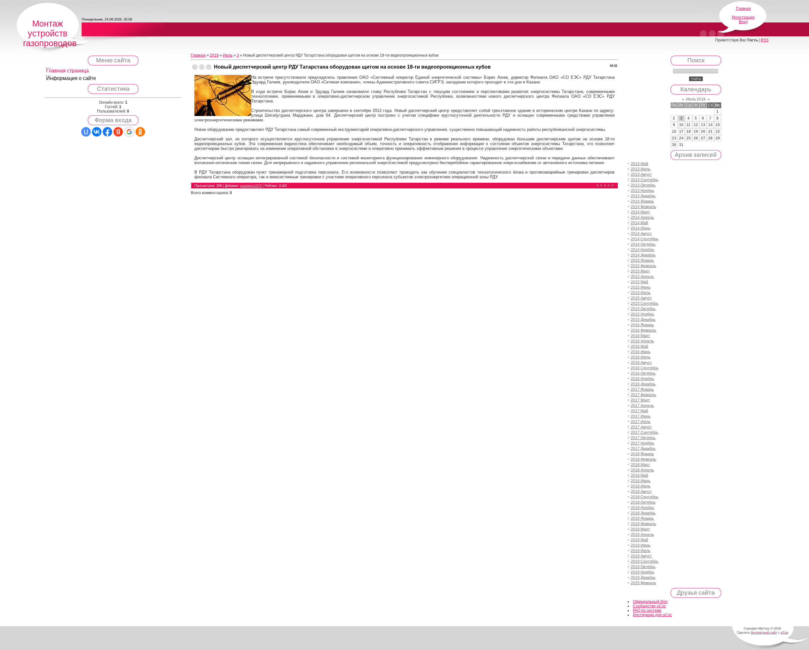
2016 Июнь (640, 352)
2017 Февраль (643, 395)
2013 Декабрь (643, 196)
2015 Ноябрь (642, 314)
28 (710, 138)
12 (696, 125)
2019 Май (639, 540)
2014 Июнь (640, 228)
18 (688, 131)
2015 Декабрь (643, 319)
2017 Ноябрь (642, 443)
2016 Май (639, 346)
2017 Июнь (640, 416)
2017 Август (641, 427)
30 (674, 145)
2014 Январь (642, 201)
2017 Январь (642, 389)
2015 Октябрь (643, 309)
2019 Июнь (640, 545)
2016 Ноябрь (642, 379)
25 (688, 138)
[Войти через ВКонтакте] (96, 132)
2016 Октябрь (643, 373)
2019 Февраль (643, 524)
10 (681, 125)
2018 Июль (640, 486)
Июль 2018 (696, 99)
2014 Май (639, 223)
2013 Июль (640, 169)
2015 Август (641, 298)
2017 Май (639, 411)
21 (710, 131)
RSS (765, 40)
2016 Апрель (642, 341)
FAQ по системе (647, 610)
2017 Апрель (642, 405)
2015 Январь (642, 260)
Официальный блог (650, 601)
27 (703, 138)
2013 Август (641, 174)
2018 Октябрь (643, 502)
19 (696, 131)
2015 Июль (640, 293)
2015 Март (640, 271)
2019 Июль (640, 551)
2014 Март (640, 212)
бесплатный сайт (764, 632)
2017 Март (640, 400)
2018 (214, 55)
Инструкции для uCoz (652, 615)
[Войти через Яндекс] (118, 132)
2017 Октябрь (643, 438)
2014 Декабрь (643, 255)
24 (681, 138)
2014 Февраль (643, 207)
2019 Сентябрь (644, 561)
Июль (228, 55)
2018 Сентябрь (644, 497)
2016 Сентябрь (644, 368)
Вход (743, 22)
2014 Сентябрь (644, 239)
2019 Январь (642, 518)
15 (717, 125)
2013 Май (639, 164)
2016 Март (640, 336)
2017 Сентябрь (644, 432)
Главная (743, 8)
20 (703, 131)
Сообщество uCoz (649, 606)
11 (688, 125)
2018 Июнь (640, 481)
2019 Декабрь (643, 577)
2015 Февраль (643, 266)
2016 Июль (640, 357)
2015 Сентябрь (644, 303)
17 (681, 131)
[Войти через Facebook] (107, 132)
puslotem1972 (251, 185)
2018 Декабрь (643, 513)
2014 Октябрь (643, 244)
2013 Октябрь (643, 185)
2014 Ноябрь (642, 250)
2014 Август (641, 233)
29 (717, 138)
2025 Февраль (643, 583)
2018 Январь (642, 454)
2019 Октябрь (643, 567)
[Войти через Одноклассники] (140, 132)
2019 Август (641, 556)
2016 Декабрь (643, 384)
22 (717, 131)
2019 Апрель (642, 534)
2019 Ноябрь (642, 572)
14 (710, 125)
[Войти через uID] (86, 132)
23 (674, 138)
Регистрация (743, 17)
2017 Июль (640, 422)
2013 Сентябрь (644, 180)
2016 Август (641, 362)
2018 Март (640, 465)
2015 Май (639, 282)
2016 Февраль (643, 330)
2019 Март (640, 529)
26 (696, 138)
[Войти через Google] (129, 132)
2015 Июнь (640, 287)
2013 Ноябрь (642, 190)
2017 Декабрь (643, 448)
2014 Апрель (642, 217)
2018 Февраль (643, 459)
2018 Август (641, 491)
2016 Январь (642, 325)
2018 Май (639, 475)
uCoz (784, 632)
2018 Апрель (642, 470)
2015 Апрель (642, 276)
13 (703, 125)
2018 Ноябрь (642, 508)
